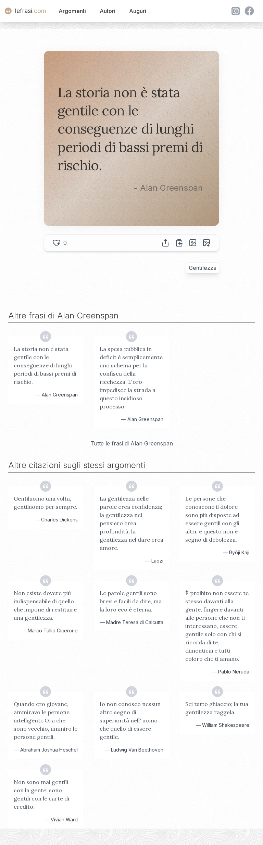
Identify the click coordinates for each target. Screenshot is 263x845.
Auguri (137, 11)
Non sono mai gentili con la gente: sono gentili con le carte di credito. (41, 794)
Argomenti (72, 11)
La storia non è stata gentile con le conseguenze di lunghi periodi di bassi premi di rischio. (45, 365)
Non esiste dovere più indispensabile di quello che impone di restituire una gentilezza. (45, 605)
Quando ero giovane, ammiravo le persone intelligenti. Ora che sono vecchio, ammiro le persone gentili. (45, 720)
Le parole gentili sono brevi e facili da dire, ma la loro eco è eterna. (131, 601)
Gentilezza (202, 267)
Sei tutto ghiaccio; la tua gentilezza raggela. (216, 708)
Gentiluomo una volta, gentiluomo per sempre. (45, 502)
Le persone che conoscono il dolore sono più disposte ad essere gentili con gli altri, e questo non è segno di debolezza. (212, 519)
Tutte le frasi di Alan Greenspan (131, 443)
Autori (107, 11)
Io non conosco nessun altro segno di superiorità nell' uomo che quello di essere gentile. (130, 720)
